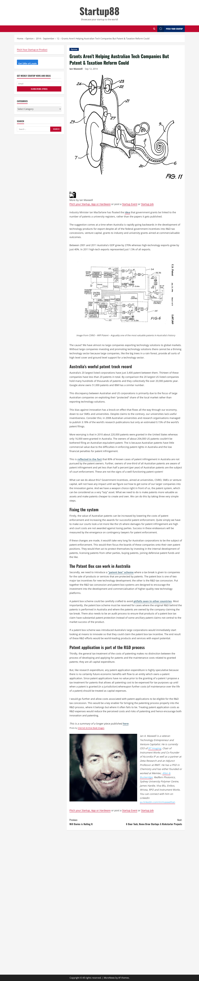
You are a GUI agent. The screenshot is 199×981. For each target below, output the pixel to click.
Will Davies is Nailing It (81, 822)
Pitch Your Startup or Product (32, 49)
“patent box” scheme (121, 572)
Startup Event (129, 204)
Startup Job (147, 204)
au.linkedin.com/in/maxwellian (157, 802)
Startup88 (99, 11)
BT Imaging (154, 748)
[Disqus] (126, 866)
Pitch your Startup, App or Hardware (90, 204)
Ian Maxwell (76, 68)
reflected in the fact (89, 459)
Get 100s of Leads (27, 63)
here (125, 723)
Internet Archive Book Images (91, 728)
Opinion (74, 49)
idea (127, 212)
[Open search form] (154, 28)
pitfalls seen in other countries (153, 601)
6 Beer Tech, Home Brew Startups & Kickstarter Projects (154, 822)
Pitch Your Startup (174, 28)
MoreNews (109, 977)
